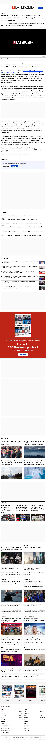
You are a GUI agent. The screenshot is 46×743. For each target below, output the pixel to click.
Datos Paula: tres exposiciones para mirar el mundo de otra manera (33, 675)
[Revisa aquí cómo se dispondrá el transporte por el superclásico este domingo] (8, 517)
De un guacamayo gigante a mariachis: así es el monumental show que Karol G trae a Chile (22, 235)
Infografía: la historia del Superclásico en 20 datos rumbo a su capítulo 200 (33, 604)
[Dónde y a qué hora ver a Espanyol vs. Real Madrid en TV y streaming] (38, 517)
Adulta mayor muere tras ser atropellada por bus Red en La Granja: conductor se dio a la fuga (22, 223)
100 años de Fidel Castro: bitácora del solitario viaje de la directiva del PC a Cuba (19, 219)
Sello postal (21, 155)
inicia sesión (6, 166)
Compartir (4, 58)
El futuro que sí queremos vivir (32, 547)
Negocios (26, 545)
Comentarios (10, 58)
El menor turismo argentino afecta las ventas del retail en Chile (34, 573)
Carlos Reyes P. (6, 28)
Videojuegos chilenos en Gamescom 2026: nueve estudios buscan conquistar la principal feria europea (11, 620)
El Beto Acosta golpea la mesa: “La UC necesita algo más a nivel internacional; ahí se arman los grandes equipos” (34, 611)
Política (3, 13)
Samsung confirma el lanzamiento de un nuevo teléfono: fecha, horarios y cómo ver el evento (11, 638)
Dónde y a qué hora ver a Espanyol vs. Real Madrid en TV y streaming (37, 508)
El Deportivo (27, 579)
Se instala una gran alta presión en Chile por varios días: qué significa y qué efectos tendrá (11, 462)
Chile (2, 545)
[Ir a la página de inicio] (23, 8)
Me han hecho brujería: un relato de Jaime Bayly (33, 643)
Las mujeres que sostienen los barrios (34, 649)
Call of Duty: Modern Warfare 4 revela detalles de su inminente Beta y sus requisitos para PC (11, 643)
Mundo (2, 647)
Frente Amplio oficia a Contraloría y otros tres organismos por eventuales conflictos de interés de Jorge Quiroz (20, 267)
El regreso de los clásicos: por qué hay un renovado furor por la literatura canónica (33, 638)
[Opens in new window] (31, 698)
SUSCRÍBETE (23, 355)
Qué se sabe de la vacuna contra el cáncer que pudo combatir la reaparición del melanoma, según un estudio (34, 463)
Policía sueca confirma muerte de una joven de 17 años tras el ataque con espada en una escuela (23, 231)
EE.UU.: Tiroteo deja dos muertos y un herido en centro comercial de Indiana (19, 216)
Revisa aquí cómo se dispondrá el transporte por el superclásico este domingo (7, 509)
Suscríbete (15, 166)
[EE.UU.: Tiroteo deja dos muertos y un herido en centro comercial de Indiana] (11, 660)
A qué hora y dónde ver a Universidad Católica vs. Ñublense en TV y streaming (22, 508)
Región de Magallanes (10, 155)
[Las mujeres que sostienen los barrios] (34, 660)
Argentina (17, 155)
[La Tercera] (6, 698)
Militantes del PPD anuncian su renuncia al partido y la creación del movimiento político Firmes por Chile (20, 282)
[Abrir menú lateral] (2, 8)
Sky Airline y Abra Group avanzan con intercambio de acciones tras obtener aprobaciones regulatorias (32, 568)
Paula (25, 647)
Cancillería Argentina (28, 155)
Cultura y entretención (29, 616)
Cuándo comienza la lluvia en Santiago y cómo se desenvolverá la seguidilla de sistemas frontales (11, 605)
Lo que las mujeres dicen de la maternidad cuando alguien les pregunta (33, 669)
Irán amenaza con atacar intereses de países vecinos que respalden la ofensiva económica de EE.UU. (22, 227)
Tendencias (3, 579)
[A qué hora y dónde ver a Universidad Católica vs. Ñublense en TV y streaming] (23, 517)
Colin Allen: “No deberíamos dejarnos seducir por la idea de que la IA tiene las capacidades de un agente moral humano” (11, 611)
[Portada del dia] (23, 336)
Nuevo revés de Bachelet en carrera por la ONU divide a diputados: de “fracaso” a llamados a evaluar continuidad (20, 262)
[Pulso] (18, 698)
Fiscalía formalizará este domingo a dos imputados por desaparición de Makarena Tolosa (10, 574)
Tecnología (3, 616)
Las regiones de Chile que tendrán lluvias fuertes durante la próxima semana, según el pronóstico (10, 583)
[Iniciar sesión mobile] (44, 7)
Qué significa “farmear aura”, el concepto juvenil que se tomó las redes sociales (11, 443)
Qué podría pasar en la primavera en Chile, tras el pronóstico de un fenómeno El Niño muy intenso (34, 443)
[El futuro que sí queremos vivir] (34, 558)
